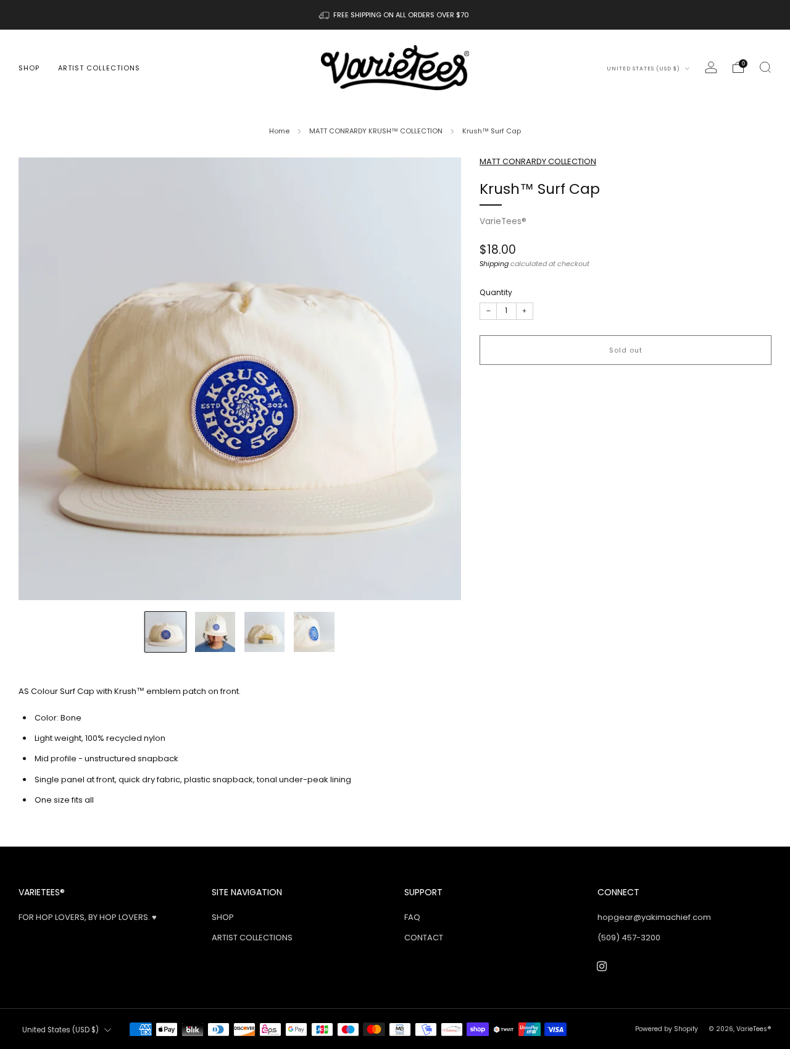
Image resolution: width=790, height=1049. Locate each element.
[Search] (765, 67)
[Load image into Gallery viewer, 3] (264, 632)
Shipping (494, 264)
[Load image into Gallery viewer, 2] (215, 632)
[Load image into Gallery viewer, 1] (165, 632)
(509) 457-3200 (628, 937)
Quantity (496, 292)
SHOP (29, 68)
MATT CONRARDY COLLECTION (538, 161)
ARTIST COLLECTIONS (99, 68)
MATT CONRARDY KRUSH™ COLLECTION (376, 131)
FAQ (412, 917)
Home (279, 131)
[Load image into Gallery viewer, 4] (314, 632)
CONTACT (423, 937)
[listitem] (395, 15)
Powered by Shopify (666, 1029)
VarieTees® (503, 221)
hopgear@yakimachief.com (654, 917)
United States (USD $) (644, 68)
